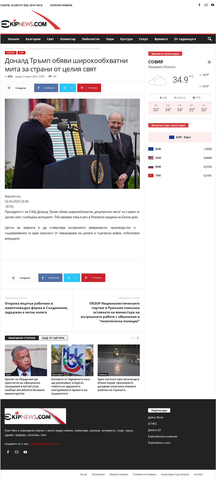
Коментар (68, 39)
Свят (50, 39)
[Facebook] (199, 5)
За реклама (98, 474)
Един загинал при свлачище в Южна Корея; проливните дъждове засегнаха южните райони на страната (118, 384)
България (33, 39)
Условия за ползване (144, 474)
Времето (161, 39)
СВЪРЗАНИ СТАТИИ (21, 338)
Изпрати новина (61, 5)
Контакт (198, 474)
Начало (13, 39)
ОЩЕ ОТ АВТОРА (53, 338)
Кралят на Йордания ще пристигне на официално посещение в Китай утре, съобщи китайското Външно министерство (25, 386)
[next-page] (138, 338)
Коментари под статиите (175, 474)
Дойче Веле (155, 417)
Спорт (143, 39)
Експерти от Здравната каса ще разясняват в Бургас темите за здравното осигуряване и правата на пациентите (70, 386)
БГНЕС (152, 423)
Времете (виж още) (165, 54)
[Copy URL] (115, 88)
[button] (209, 39)
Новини (20, 48)
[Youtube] (212, 5)
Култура (126, 39)
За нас (83, 474)
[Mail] (206, 5)
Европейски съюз (159, 442)
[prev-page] (133, 338)
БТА (10, 76)
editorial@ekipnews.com (45, 443)
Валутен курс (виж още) (168, 125)
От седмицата (185, 39)
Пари (110, 39)
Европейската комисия (162, 436)
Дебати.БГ (154, 430)
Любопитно (91, 39)
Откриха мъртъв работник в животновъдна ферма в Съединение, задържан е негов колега (36, 307)
